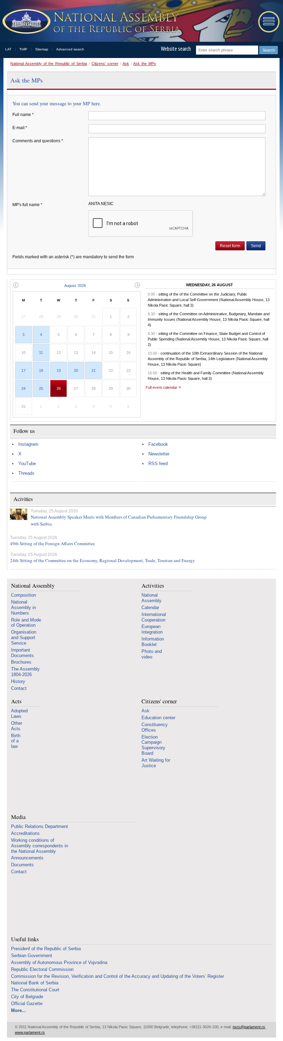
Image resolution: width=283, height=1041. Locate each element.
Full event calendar (161, 387)
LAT (8, 49)
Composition (23, 595)
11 (41, 352)
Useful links (25, 939)
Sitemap (41, 49)
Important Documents (22, 652)
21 (93, 370)
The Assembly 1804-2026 (25, 671)
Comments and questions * (37, 140)
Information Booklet (153, 641)
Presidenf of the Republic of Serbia (46, 948)
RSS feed (158, 463)
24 (23, 388)
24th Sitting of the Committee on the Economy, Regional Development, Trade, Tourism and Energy (102, 560)
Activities (153, 585)
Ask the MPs (144, 63)
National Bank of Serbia (34, 982)
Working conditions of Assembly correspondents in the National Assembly (39, 846)
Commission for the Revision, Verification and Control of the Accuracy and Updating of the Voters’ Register (117, 976)
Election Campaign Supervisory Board (153, 745)
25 (41, 388)
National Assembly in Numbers (23, 607)
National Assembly (33, 585)
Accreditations (25, 833)
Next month (137, 285)
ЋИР (23, 49)
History (18, 681)
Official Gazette (26, 1003)
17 (23, 370)
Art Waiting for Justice (156, 763)
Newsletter (158, 453)
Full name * (23, 114)
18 (41, 370)
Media (18, 817)
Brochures (21, 662)
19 (59, 370)
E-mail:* (19, 127)
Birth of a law (15, 741)
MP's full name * (27, 204)
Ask (126, 63)
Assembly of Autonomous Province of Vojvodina (59, 962)
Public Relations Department (39, 826)
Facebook (158, 444)
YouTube (27, 463)
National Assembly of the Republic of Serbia (48, 63)
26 (59, 388)
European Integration (152, 629)
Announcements (27, 857)
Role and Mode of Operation (26, 622)
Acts (16, 701)
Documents (22, 864)
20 (76, 370)
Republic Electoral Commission (42, 969)
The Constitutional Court (35, 989)
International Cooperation (154, 617)
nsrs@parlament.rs (249, 1027)
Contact (19, 688)
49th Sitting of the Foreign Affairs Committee (52, 543)
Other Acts (16, 726)
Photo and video (152, 654)
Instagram (28, 444)
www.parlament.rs (30, 1032)
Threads (26, 473)
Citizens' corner (104, 63)
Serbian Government (31, 955)
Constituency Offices (155, 727)
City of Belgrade (27, 996)
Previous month (16, 285)
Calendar (150, 607)
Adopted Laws (19, 713)
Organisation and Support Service (23, 637)
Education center (158, 717)
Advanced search (70, 49)
